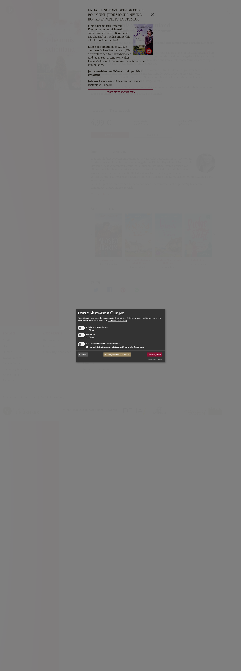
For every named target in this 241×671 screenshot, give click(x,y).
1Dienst (90, 330)
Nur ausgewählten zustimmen (117, 354)
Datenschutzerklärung (117, 320)
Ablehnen (83, 354)
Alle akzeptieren (154, 354)
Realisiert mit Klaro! (155, 359)
